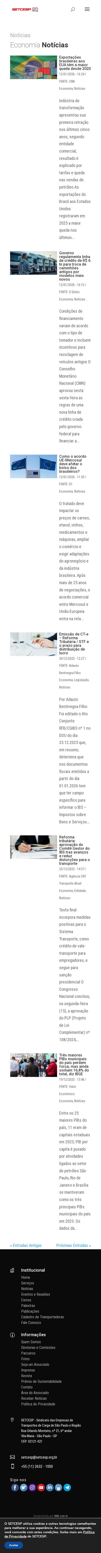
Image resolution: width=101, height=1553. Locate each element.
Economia (66, 88)
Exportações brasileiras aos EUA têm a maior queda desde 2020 (75, 63)
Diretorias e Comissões (38, 1347)
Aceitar (13, 1545)
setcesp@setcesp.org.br (39, 1457)
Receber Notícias (34, 1398)
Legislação (81, 680)
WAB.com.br (61, 1516)
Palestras (28, 1305)
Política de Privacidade (38, 1404)
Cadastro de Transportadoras (42, 1317)
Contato (27, 1387)
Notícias (79, 88)
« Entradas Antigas (26, 1245)
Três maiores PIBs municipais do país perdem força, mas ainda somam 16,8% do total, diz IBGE (74, 1064)
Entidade (80, 891)
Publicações (30, 1311)
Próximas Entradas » (73, 1245)
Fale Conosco (31, 1322)
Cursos (26, 1300)
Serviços (27, 1283)
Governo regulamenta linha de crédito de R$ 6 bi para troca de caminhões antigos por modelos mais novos (74, 266)
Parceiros (28, 1353)
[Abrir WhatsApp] (89, 1541)
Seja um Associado (35, 1364)
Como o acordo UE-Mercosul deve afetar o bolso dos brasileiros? (72, 464)
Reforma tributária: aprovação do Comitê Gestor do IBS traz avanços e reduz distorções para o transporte (74, 850)
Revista (26, 1376)
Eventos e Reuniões (35, 1294)
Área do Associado (35, 1393)
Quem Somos (31, 1342)
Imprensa (28, 1370)
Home (25, 1277)
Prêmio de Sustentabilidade (41, 1381)
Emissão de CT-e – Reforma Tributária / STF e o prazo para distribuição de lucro (74, 643)
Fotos (25, 1359)
